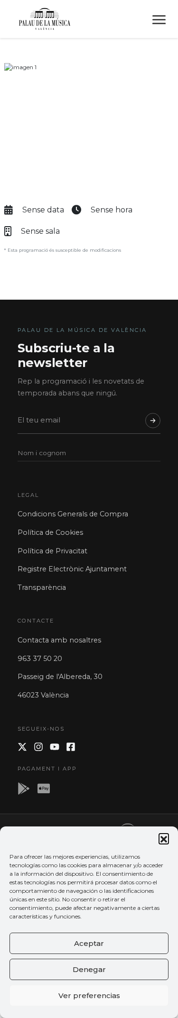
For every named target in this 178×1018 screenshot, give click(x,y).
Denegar (89, 969)
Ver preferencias (89, 995)
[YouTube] (54, 747)
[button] (164, 838)
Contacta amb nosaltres (59, 640)
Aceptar (89, 943)
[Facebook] (70, 747)
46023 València (43, 695)
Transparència (42, 587)
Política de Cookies (50, 532)
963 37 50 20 (40, 658)
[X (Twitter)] (22, 747)
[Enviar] (152, 420)
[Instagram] (38, 747)
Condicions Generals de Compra (73, 514)
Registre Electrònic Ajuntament (72, 569)
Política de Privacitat (52, 551)
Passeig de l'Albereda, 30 (60, 676)
